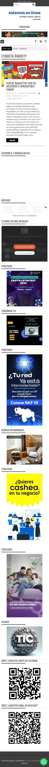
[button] (43, 761)
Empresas (5, 62)
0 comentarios (16, 99)
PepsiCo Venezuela (13, 96)
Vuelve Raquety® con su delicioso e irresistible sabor (21, 86)
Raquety (24, 96)
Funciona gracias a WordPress (12, 761)
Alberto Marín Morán (27, 93)
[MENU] (2, 41)
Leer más (12, 140)
